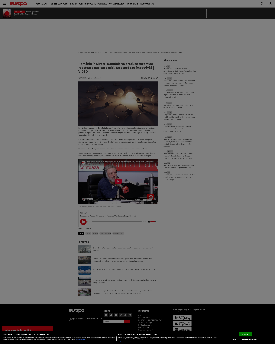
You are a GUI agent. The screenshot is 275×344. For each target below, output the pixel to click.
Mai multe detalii (80, 339)
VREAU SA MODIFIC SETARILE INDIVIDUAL (245, 340)
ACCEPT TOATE (245, 334)
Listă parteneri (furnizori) (124, 341)
